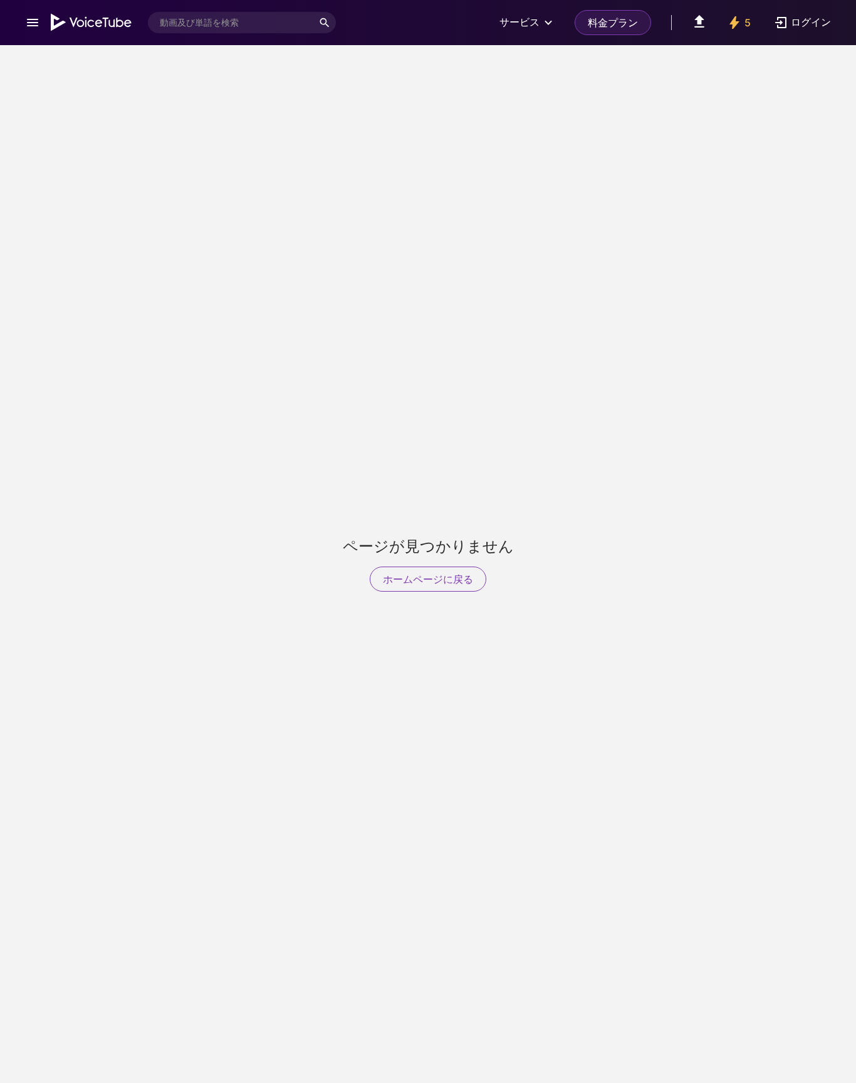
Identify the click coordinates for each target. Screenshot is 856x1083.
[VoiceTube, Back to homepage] (91, 23)
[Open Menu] (32, 22)
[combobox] (231, 23)
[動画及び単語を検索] (324, 22)
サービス (519, 22)
